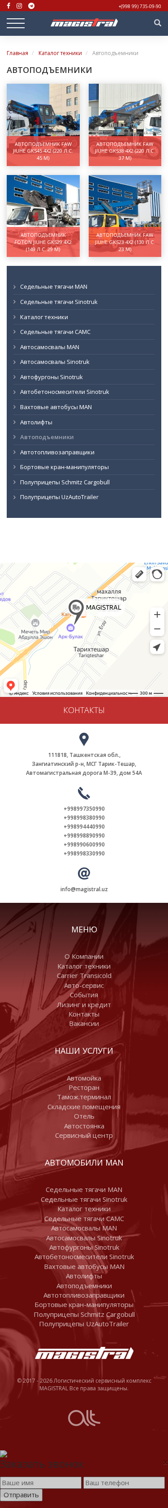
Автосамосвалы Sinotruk (55, 362)
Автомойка (84, 1077)
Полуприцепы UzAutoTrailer (59, 497)
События (84, 994)
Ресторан (84, 1087)
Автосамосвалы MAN (49, 347)
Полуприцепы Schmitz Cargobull (65, 482)
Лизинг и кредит (84, 1004)
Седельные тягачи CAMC (55, 332)
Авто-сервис (84, 985)
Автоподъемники (47, 437)
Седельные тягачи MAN (53, 286)
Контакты (84, 1013)
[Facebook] (8, 5)
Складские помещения (84, 1106)
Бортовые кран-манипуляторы (64, 467)
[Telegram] (31, 5)
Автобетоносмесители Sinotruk (64, 392)
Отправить (21, 1494)
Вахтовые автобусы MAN (56, 407)
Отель (84, 1115)
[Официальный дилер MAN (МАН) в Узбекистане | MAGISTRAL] (84, 22)
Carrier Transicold (84, 975)
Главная (17, 53)
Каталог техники (60, 53)
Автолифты (36, 422)
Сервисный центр (84, 1135)
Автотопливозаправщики (57, 452)
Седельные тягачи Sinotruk (59, 302)
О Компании (84, 956)
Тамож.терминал (84, 1096)
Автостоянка (84, 1125)
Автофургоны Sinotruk (51, 377)
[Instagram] (19, 5)
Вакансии (84, 1023)
